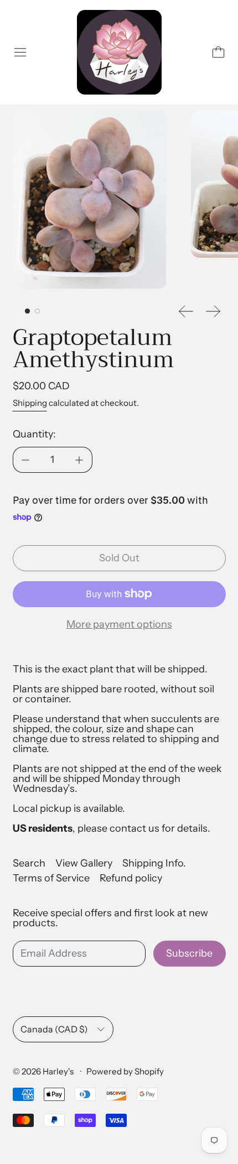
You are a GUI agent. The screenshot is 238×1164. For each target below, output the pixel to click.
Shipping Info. (154, 863)
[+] (79, 460)
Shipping (30, 403)
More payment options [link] (119, 624)
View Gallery (83, 863)
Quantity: (34, 434)
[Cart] (218, 52)
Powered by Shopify (125, 1071)
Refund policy (131, 878)
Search (29, 863)
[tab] (27, 311)
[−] (25, 460)
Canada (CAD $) (54, 1029)
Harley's (59, 1071)
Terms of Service (51, 878)
